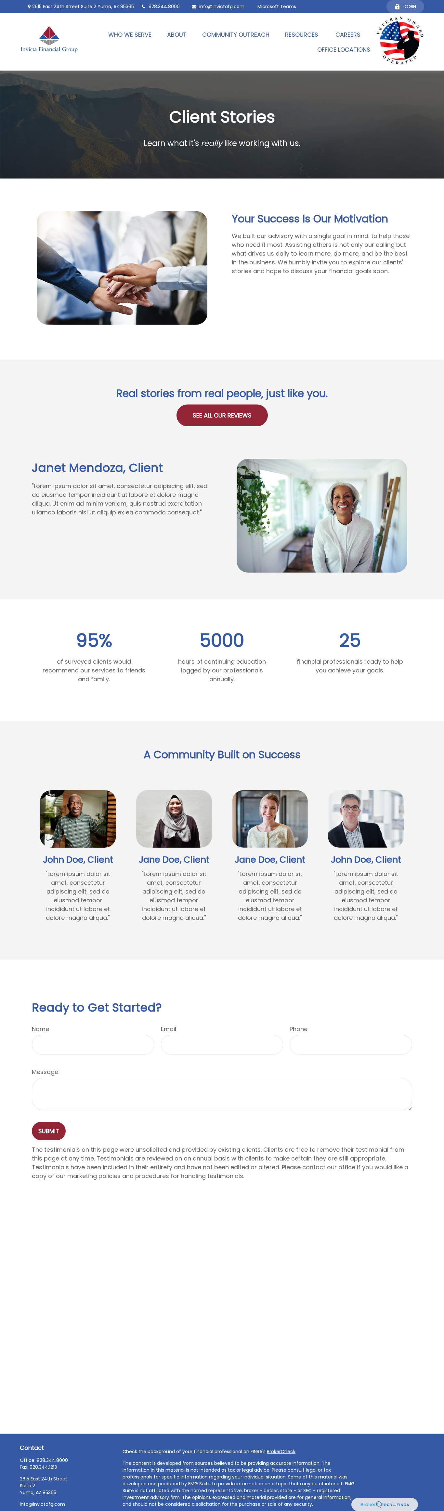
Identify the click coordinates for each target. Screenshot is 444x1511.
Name (40, 1029)
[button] (129, 34)
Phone (298, 1029)
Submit (48, 1131)
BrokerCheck (281, 1451)
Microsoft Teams (276, 6)
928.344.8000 (164, 6)
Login (409, 6)
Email (168, 1029)
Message (45, 1072)
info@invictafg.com (221, 6)
